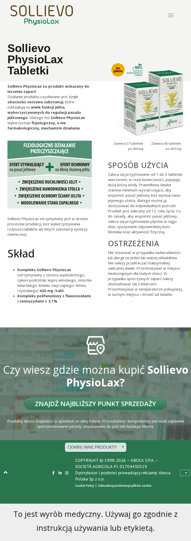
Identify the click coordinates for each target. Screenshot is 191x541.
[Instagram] (66, 473)
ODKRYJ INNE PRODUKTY (92, 447)
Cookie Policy (84, 485)
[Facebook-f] (53, 473)
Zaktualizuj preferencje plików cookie (124, 485)
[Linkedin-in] (60, 473)
